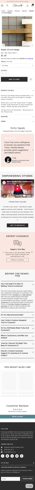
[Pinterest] (12, 456)
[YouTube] (21, 456)
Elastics (24, 11)
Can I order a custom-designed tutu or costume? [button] (13, 321)
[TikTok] (17, 456)
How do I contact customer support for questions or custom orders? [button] (14, 353)
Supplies (10, 11)
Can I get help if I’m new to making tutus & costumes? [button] (12, 285)
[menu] (2, 5)
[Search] (7, 5)
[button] (2, 150)
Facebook (24, 304)
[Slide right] (32, 252)
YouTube (11, 304)
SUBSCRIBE (27, 479)
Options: (6, 61)
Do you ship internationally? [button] (12, 315)
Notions (17, 11)
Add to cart (14, 79)
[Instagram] (7, 456)
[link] (30, 79)
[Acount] (28, 5)
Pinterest (17, 304)
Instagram (4, 306)
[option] (17, 31)
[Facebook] (2, 456)
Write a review (17, 416)
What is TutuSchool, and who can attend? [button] (14, 337)
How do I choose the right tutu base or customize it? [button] (14, 344)
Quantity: (4, 70)
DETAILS (26, 1)
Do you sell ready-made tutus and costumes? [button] (15, 329)
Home (3, 11)
